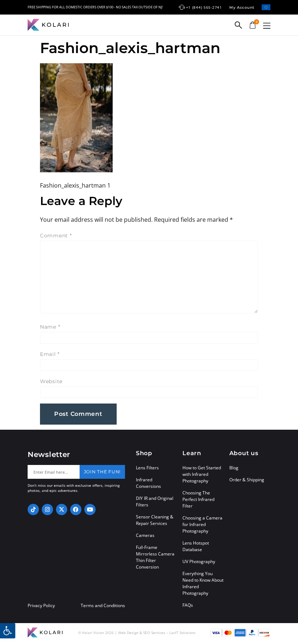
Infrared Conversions (148, 483)
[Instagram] (47, 509)
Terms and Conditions (103, 606)
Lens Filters (147, 468)
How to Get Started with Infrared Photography (201, 474)
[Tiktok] (33, 509)
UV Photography (198, 561)
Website (51, 381)
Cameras (145, 535)
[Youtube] (90, 509)
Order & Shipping (246, 480)
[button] (266, 26)
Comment (56, 235)
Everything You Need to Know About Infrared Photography (203, 583)
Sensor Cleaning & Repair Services (154, 520)
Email (50, 354)
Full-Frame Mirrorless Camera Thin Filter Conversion (155, 557)
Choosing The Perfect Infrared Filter (198, 499)
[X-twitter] (61, 509)
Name (50, 327)
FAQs (187, 605)
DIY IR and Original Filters (154, 501)
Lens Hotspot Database (195, 546)
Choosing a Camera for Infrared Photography (202, 524)
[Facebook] (75, 509)
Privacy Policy (41, 606)
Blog (233, 468)
